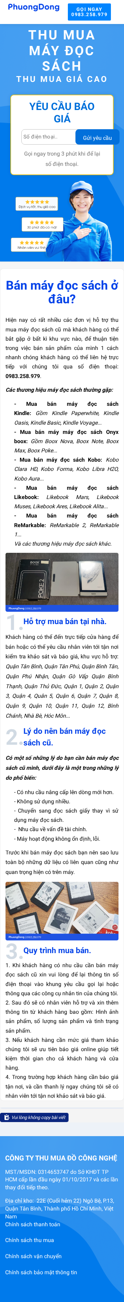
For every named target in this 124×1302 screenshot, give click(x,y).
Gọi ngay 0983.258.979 (89, 12)
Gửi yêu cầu (97, 138)
